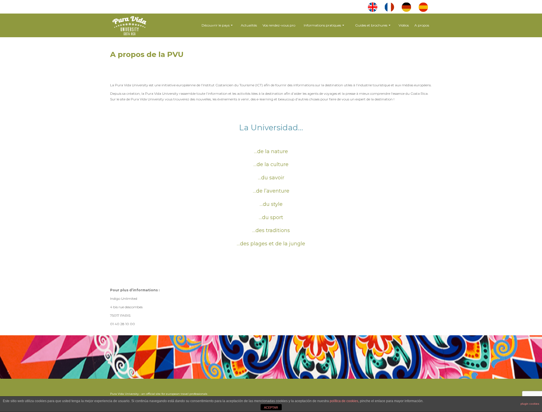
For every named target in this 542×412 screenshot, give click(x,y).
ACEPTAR (271, 407)
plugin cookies (530, 403)
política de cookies (344, 401)
